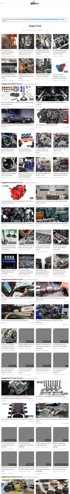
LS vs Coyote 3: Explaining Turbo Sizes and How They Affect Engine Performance (8, 346)
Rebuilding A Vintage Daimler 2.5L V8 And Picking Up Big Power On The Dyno (60, 52)
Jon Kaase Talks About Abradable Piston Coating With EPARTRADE (26, 445)
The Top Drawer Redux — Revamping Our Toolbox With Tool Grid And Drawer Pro (26, 271)
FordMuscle (32, 128)
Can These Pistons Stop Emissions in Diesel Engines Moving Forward (40, 19)
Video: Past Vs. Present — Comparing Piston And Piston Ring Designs (43, 469)
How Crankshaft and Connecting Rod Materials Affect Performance (7, 52)
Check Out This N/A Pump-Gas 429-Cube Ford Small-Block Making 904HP (43, 346)
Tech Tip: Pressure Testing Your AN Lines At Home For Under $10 (8, 445)
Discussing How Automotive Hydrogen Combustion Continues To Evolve (8, 370)
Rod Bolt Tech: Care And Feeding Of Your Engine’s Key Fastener (51, 396)
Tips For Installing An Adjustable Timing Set (46, 124)
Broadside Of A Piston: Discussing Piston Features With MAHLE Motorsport (43, 271)
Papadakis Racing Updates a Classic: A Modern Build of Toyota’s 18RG (60, 247)
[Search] (47, 30)
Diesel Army (31, 205)
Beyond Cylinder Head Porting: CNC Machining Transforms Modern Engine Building (26, 175)
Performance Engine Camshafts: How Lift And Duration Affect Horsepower (60, 76)
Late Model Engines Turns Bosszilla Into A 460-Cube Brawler (42, 150)
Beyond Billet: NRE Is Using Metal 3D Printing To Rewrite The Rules (43, 52)
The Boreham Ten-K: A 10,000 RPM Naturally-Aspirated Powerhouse (8, 271)
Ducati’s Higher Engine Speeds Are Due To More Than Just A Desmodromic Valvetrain (26, 52)
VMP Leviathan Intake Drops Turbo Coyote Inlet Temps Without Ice (17, 419)
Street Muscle (66, 398)
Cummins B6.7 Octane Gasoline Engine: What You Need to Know (9, 469)
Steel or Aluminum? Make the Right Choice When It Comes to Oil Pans (9, 76)
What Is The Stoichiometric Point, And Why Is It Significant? (60, 370)
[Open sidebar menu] (2, 3)
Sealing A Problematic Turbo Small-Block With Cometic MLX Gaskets (26, 76)
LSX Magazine (31, 106)
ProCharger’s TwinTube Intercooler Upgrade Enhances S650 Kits (17, 223)
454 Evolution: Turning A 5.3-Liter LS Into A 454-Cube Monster (26, 370)
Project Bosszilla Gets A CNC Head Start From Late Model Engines (43, 247)
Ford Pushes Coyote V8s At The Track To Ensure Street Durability (52, 223)
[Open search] (67, 3)
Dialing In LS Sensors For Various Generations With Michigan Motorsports (59, 271)
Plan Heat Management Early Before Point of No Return (14, 320)
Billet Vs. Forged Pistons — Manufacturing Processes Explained (59, 445)
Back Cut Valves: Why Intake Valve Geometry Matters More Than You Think (8, 247)
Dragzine (67, 106)
